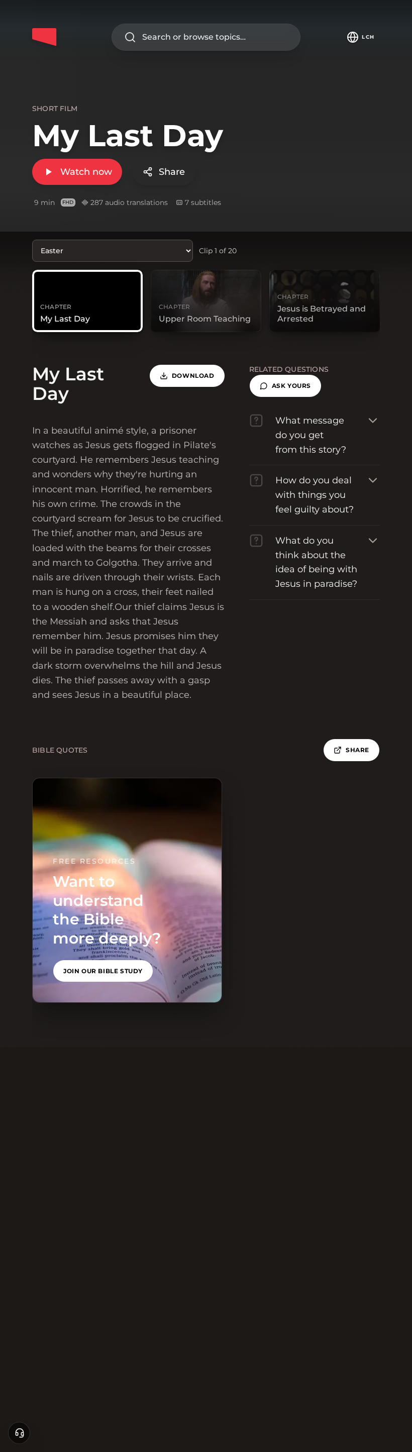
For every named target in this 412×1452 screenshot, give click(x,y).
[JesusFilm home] (44, 37)
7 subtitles (203, 202)
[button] (285, 385)
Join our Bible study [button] (103, 971)
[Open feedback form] (19, 1433)
